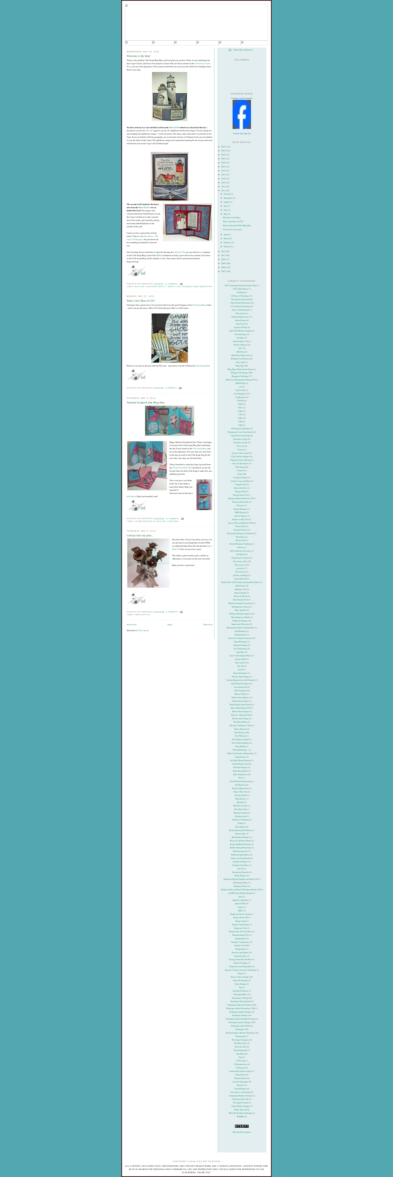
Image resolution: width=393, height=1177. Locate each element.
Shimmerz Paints (240, 886)
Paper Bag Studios (240, 770)
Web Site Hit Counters (242, 1132)
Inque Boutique (240, 641)
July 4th (240, 666)
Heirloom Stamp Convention (240, 603)
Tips (240, 1057)
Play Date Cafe (240, 809)
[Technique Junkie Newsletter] (242, 114)
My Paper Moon (240, 721)
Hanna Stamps (240, 592)
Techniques (240, 1029)
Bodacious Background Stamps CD (240, 379)
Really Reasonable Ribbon (240, 830)
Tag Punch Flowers (240, 990)
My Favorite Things (240, 718)
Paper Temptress (240, 774)
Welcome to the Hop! (139, 56)
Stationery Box (240, 956)
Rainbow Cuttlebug (240, 819)
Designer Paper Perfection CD (240, 498)
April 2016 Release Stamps (240, 330)
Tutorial (240, 1085)
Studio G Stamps (240, 962)
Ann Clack (240, 323)
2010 (223, 259)
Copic (239, 474)
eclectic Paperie (240, 515)
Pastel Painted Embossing (240, 781)
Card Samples (239, 393)
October (227, 194)
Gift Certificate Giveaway (240, 550)
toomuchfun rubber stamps (240, 1071)
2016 (223, 178)
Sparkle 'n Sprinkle (240, 900)
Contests (240, 470)
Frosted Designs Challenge (240, 543)
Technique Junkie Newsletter (197, 286)
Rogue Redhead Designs (240, 844)
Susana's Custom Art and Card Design (240, 970)
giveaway (240, 568)
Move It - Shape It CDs (169, 286)
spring (240, 907)
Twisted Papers (240, 1088)
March (227, 238)
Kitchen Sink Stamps (240, 676)
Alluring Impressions (240, 316)
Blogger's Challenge (239, 372)
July (226, 205)
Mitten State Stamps (240, 711)
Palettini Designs (240, 767)
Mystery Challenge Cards (240, 725)
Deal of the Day (240, 487)
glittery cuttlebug (240, 575)
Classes (240, 449)
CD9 (240, 421)
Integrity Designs (240, 645)
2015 (223, 182)
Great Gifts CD (142, 614)
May (226, 213)
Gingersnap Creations (240, 557)
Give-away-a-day (240, 561)
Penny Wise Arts (240, 791)
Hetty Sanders (240, 610)
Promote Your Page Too (242, 133)
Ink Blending (240, 631)
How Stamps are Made (240, 617)
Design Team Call (240, 495)
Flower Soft (240, 540)
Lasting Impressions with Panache (240, 680)
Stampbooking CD (240, 935)
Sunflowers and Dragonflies (240, 966)
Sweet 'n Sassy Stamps (240, 976)
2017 (223, 174)
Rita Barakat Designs (240, 837)
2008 (223, 267)
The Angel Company (240, 1039)
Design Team (240, 491)
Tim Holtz (240, 1053)
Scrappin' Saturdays (240, 865)
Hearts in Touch (240, 596)
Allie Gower (240, 313)
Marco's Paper (240, 694)
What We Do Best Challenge (240, 1113)
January (227, 246)
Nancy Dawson (240, 729)
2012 (223, 251)
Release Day (240, 833)
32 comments (172, 518)
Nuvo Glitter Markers (240, 742)
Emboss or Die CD (239, 519)
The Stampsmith (240, 1050)
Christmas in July (240, 442)
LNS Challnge (240, 690)
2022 (223, 154)
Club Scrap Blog (199, 304)
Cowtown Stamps (240, 477)
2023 (223, 150)
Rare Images (240, 826)
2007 (223, 271)
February (228, 242)
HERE (158, 255)
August (227, 201)
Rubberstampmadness (240, 854)
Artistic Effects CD (240, 341)
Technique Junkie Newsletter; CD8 (240, 1008)
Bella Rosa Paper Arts (240, 355)
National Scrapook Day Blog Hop (145, 402)
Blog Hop (139, 286)
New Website (240, 735)
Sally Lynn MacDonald (240, 858)
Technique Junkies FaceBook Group (240, 1018)
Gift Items (240, 554)
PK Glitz (240, 802)
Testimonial (240, 1036)
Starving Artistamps (240, 952)
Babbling (240, 351)
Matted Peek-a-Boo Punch (240, 704)
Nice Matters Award (240, 739)
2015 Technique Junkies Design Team (240, 285)
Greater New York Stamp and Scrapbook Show (240, 582)
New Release (240, 732)
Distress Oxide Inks (240, 501)
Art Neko (240, 337)
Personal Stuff (240, 795)
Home (169, 624)
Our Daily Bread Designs (240, 760)
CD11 (240, 407)
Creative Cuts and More (240, 481)
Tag (240, 987)
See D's (240, 868)
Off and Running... (240, 749)
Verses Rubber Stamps (240, 1106)
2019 (223, 166)
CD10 (240, 404)
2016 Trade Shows (240, 288)
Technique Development (240, 1001)
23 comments (171, 284)
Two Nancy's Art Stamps (240, 1092)
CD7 (240, 414)
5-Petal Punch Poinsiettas (240, 302)
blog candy (240, 362)
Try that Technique (240, 1081)
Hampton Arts (240, 589)
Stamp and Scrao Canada (240, 914)
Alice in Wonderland (240, 309)
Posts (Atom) (143, 630)
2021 (223, 158)
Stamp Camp (240, 921)
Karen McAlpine (240, 673)
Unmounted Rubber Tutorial (240, 1095)
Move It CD (174, 127)
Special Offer (240, 903)
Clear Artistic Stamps (240, 456)
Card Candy (240, 390)
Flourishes (240, 536)
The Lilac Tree (240, 1046)
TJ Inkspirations (240, 1064)
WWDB (240, 1116)
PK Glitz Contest (240, 805)
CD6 (240, 411)
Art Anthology (240, 334)
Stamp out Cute (240, 928)
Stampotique (240, 948)
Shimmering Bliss (240, 882)
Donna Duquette (240, 509)
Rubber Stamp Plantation (240, 847)
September (228, 197)
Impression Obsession (240, 624)
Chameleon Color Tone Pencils (240, 432)
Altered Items (240, 320)
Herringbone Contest (240, 606)
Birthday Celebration (240, 358)
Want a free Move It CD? (141, 300)
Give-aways (239, 564)
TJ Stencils (240, 1067)
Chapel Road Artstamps (240, 435)
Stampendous (240, 938)
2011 (223, 255)
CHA (240, 425)
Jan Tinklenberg (240, 648)
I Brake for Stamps (239, 620)
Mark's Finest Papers (240, 697)
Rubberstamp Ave (240, 851)
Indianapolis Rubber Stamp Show (240, 627)
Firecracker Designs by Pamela (240, 533)
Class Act (240, 446)
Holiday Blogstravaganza (240, 613)
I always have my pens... (140, 535)
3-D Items (240, 292)
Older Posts (208, 624)
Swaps (240, 973)
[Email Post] (180, 284)
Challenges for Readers (240, 428)
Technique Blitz (240, 994)
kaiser (240, 669)
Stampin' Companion (240, 942)
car (240, 386)
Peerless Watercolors (240, 788)
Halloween (239, 585)
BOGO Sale (240, 383)
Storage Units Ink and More (240, 959)
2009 (223, 263)
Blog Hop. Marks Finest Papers (240, 369)
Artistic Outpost (240, 344)
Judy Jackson (240, 662)
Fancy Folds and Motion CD (240, 522)
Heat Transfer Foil (240, 599)
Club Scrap (151, 286)
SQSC (240, 910)
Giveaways (239, 571)
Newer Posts (132, 624)
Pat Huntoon (240, 784)
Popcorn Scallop (240, 812)
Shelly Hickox (240, 875)
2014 (223, 186)
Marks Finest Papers (240, 701)
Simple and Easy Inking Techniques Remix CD (240, 889)
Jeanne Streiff (240, 659)
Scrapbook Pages (240, 861)
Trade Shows (240, 1074)
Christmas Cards (240, 439)
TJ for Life (240, 1060)
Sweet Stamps (240, 983)
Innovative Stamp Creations (239, 638)
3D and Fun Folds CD (182, 467)
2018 (223, 170)
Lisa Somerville (240, 687)
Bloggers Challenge (240, 376)
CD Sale (240, 400)
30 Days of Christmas (240, 295)
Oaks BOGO (240, 746)
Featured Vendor (240, 529)
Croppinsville (240, 484)
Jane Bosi (240, 652)
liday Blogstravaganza (240, 683)
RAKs (240, 823)
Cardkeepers (240, 397)
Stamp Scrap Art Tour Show (240, 931)
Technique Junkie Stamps (240, 1011)
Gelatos (240, 547)
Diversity (240, 505)
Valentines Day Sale (240, 1099)
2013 (223, 190)
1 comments (172, 612)
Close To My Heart (240, 463)
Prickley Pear (240, 816)
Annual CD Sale (240, 327)
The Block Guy (240, 1043)
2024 (223, 146)
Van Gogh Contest (240, 1102)
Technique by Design (240, 997)
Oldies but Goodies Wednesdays (240, 753)
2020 (223, 162)
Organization (240, 756)
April (226, 234)
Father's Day (240, 526)
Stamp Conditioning (240, 924)
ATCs (240, 348)
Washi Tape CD (240, 1109)
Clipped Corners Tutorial (240, 460)
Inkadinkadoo (240, 634)
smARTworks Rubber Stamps (240, 893)
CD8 (240, 418)
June (226, 209)
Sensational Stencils (240, 872)
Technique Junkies (240, 1015)
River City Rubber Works (240, 840)
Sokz (240, 896)
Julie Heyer (131, 496)
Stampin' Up (239, 945)
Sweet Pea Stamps (240, 980)
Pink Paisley (240, 798)
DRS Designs (240, 512)
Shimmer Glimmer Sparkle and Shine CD (240, 879)
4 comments (171, 388)
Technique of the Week (240, 1025)
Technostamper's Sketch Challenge (240, 1032)
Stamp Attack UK (240, 917)
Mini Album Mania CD (240, 707)
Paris (240, 777)
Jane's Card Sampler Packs (240, 655)
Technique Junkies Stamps (239, 1022)
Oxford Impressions (240, 763)
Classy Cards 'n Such (240, 453)
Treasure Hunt (240, 1078)
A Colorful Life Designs (240, 306)
